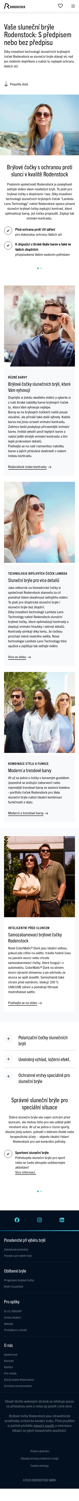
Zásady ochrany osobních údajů (40, 1458)
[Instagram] (39, 1221)
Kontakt (9, 1360)
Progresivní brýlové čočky (19, 1280)
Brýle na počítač (13, 1286)
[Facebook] (17, 1221)
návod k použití (43, 1425)
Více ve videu (17, 657)
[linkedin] (62, 1221)
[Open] (60, 5)
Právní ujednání (39, 1451)
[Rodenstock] (14, 7)
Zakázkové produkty (16, 1249)
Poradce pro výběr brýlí (18, 1255)
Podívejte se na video (23, 1003)
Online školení (12, 1317)
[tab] (38, 268)
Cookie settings (39, 1465)
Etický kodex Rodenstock (19, 1379)
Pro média (10, 1373)
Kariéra (8, 1367)
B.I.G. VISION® (13, 1311)
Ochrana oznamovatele (18, 1386)
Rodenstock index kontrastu (27, 467)
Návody (8, 1323)
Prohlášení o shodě (15, 1330)
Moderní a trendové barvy (26, 813)
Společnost (10, 1354)
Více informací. (25, 1172)
